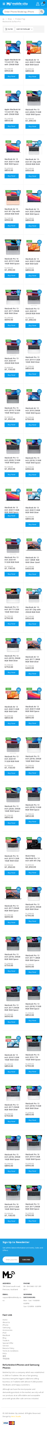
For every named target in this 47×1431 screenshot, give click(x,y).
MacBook (6, 1335)
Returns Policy (8, 1348)
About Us (6, 1322)
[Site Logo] (17, 3)
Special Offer (8, 1343)
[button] (5, 4)
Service (6, 1345)
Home (5, 1320)
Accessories (7, 1330)
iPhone (5, 1325)
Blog (4, 1338)
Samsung (6, 1327)
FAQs (5, 1353)
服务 (4, 1356)
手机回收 (6, 1358)
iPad (4, 1333)
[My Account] (37, 4)
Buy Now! (11, 76)
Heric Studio (16, 1416)
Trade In (6, 1340)
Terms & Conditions (11, 1351)
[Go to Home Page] (3, 19)
